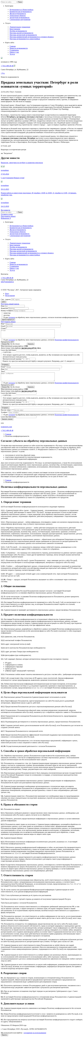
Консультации (15, 29)
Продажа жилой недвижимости (21, 33)
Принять (4, 1035)
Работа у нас (14, 52)
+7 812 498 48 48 (7, 278)
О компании (14, 50)
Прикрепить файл (7, 342)
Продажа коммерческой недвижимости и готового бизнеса (32, 37)
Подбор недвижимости (18, 31)
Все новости (5, 210)
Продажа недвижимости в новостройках (25, 39)
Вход (7, 294)
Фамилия (4, 308)
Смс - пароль (5, 299)
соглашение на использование (35, 1033)
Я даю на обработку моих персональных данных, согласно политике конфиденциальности (41, 317)
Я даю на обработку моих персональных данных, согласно (41, 340)
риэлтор (7, 315)
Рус (3, 73)
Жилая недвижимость (18, 13)
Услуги (12, 54)
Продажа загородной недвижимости (23, 35)
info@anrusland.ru (7, 282)
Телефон (5, 412)
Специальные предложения (20, 19)
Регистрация (10, 295)
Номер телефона (7, 311)
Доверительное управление (20, 27)
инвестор (7, 313)
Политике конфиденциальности (67, 340)
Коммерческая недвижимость (21, 12)
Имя (2, 306)
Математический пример (13, 359)
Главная (13, 46)
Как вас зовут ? (7, 410)
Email (3, 326)
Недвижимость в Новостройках (21, 10)
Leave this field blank (8, 350)
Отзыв (4, 328)
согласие (12, 317)
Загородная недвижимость (19, 17)
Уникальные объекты (18, 15)
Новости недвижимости (19, 48)
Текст (3, 371)
